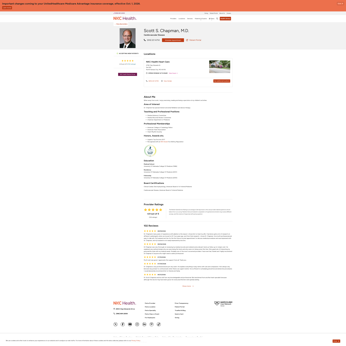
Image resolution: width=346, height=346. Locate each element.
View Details (167, 81)
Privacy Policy (135, 340)
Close (335, 341)
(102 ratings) (132, 64)
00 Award (164, 142)
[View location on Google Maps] (197, 66)
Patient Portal (214, 13)
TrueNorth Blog (180, 310)
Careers (229, 13)
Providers (173, 18)
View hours (172, 73)
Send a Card (179, 314)
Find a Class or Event (152, 314)
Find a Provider (150, 303)
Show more (186, 286)
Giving (206, 13)
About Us (222, 13)
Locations (181, 18)
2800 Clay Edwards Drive (125, 309)
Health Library (225, 18)
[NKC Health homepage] (125, 19)
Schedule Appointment (173, 40)
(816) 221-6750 (153, 40)
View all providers (121, 24)
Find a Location (150, 307)
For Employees (150, 317)
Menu (212, 18)
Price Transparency (181, 303)
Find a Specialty (150, 310)
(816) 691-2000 (120, 13)
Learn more (6, 8)
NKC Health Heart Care (158, 61)
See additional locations (221, 81)
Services (190, 18)
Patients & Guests (201, 18)
